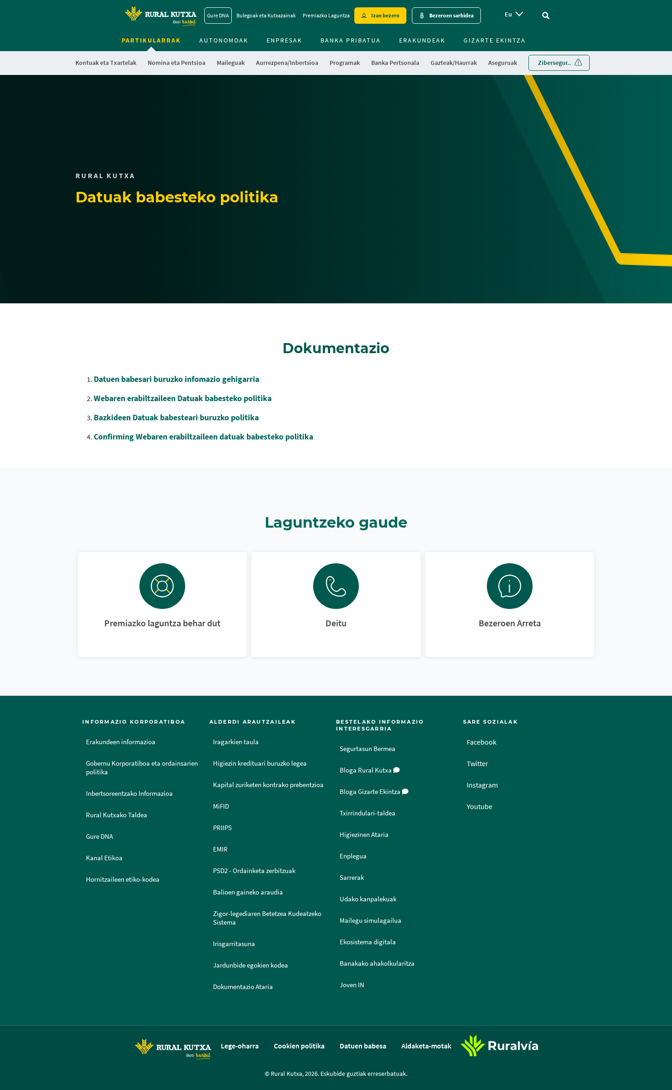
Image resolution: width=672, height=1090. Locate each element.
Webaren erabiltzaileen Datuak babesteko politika (183, 398)
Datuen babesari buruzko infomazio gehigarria (176, 379)
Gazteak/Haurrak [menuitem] (454, 62)
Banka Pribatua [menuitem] (350, 40)
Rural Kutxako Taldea (116, 815)
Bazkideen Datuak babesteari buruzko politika (176, 417)
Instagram (482, 784)
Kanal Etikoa (104, 858)
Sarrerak (352, 877)
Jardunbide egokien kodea (250, 965)
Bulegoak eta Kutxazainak (266, 15)
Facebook (481, 741)
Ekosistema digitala (368, 942)
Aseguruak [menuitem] (502, 62)
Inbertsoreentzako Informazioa (129, 793)
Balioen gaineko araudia (248, 892)
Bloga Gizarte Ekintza (371, 792)
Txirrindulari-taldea (367, 813)
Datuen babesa (363, 1045)
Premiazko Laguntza (326, 15)
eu (508, 14)
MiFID (221, 806)
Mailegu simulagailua (370, 920)
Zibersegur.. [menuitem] (554, 62)
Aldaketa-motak (426, 1045)
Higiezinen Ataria (364, 835)
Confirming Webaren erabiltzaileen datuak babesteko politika (203, 436)
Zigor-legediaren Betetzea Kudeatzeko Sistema (267, 918)
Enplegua (353, 856)
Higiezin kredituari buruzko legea (260, 763)
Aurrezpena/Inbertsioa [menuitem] (287, 62)
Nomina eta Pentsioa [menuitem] (176, 62)
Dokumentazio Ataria (243, 987)
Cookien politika (299, 1045)
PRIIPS (222, 828)
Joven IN (352, 985)
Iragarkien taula (236, 742)
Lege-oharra (240, 1045)
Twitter (477, 763)
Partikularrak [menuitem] (151, 40)
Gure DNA (218, 15)
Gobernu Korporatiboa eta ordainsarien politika (142, 767)
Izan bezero (385, 15)
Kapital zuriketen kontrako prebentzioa (268, 785)
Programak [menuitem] (345, 62)
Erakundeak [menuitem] (422, 40)
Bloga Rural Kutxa (366, 770)
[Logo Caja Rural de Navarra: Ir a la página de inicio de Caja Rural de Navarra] (160, 15)
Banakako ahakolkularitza (377, 963)
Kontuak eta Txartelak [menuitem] (105, 62)
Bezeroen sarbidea (451, 15)
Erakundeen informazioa (120, 742)
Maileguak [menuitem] (231, 62)
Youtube (479, 806)
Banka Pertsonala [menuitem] (395, 62)
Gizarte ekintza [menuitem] (495, 40)
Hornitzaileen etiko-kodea (123, 879)
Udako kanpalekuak (368, 899)
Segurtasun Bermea (367, 749)
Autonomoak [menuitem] (223, 40)
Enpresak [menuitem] (284, 40)
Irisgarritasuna (234, 944)
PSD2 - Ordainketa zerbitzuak (254, 871)
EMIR (220, 849)
